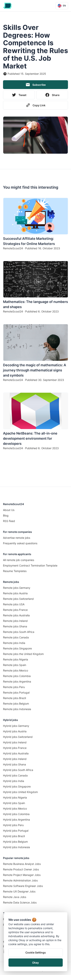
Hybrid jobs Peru (13, 825)
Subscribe (39, 84)
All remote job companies (18, 560)
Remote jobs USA (13, 604)
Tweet (22, 95)
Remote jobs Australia (16, 615)
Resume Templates (15, 571)
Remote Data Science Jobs (20, 902)
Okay (35, 962)
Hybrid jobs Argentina (16, 819)
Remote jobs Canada (16, 637)
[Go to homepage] (7, 6)
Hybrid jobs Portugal (15, 830)
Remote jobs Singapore (17, 648)
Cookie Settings (35, 952)
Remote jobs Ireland (15, 620)
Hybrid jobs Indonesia (16, 847)
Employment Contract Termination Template (30, 565)
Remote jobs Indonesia (17, 709)
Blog (6, 515)
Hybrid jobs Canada (15, 775)
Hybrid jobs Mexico (15, 808)
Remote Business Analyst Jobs (22, 863)
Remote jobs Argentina (17, 681)
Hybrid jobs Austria (15, 731)
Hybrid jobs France (15, 747)
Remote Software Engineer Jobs (23, 886)
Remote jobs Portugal (16, 692)
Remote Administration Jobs (20, 880)
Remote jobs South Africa (18, 631)
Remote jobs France (15, 609)
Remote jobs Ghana (15, 626)
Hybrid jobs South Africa (18, 770)
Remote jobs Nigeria (15, 659)
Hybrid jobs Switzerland (18, 736)
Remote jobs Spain (14, 665)
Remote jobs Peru (14, 687)
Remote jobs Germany (16, 587)
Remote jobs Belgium (16, 703)
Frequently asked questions (20, 543)
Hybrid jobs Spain (14, 803)
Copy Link (39, 105)
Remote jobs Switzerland (18, 598)
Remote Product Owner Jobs (21, 869)
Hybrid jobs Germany (16, 725)
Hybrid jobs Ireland (15, 742)
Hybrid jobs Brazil (14, 836)
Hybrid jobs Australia (16, 753)
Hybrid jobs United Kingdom (20, 792)
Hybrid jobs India (13, 781)
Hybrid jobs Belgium (15, 841)
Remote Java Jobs (14, 897)
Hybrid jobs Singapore (17, 786)
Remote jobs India (14, 642)
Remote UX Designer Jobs (19, 891)
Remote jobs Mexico (15, 670)
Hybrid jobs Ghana (14, 764)
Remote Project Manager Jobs (22, 874)
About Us (8, 510)
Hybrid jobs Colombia (16, 814)
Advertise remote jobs (16, 537)
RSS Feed (9, 521)
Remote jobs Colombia (17, 676)
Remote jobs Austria (15, 593)
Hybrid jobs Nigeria (15, 797)
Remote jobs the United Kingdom (23, 654)
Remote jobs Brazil (14, 698)
